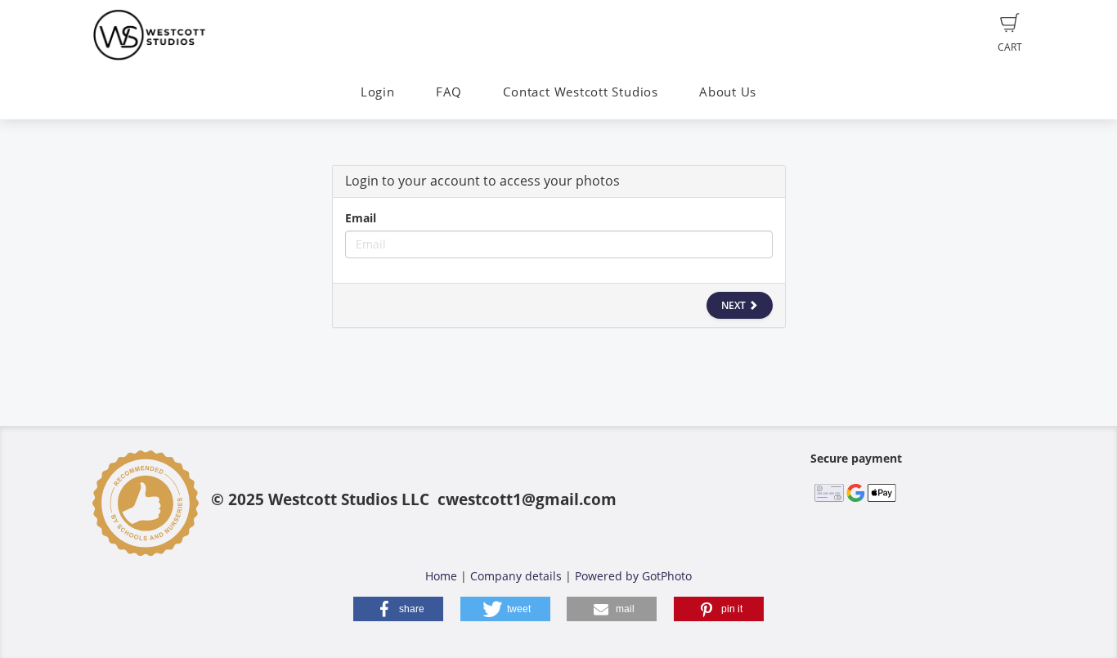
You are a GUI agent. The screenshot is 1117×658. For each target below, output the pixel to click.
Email (360, 218)
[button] (398, 609)
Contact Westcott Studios (580, 92)
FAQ (449, 92)
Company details (516, 576)
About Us (727, 92)
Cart (1010, 47)
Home (441, 576)
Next (734, 305)
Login (378, 92)
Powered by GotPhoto (633, 576)
